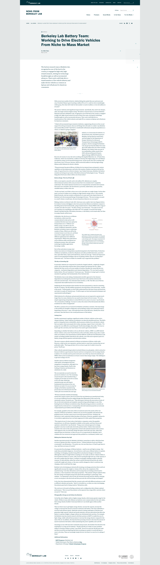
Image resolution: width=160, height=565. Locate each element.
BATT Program (60, 540)
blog (81, 542)
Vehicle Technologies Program (77, 544)
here (70, 204)
